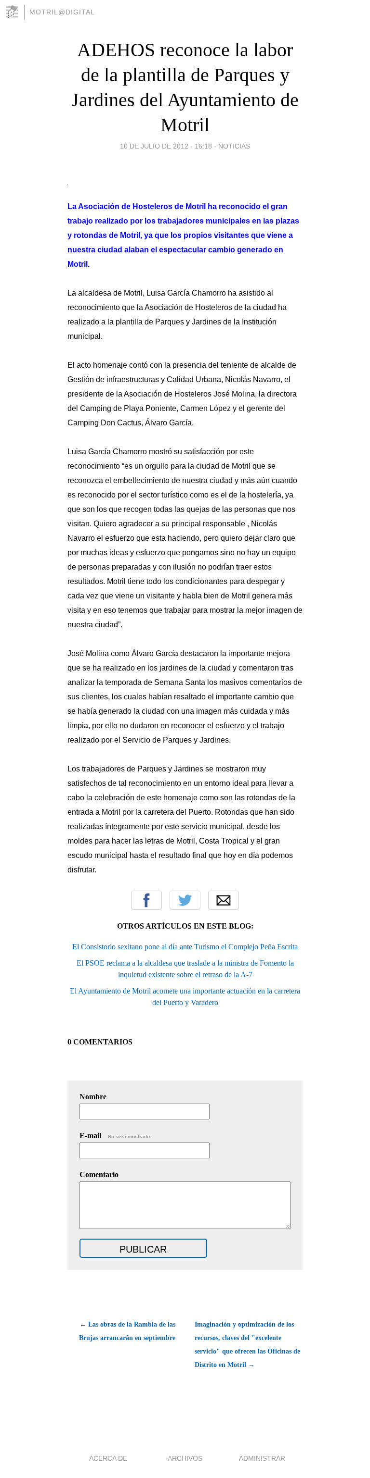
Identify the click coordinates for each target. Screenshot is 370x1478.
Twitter (185, 900)
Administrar (262, 1458)
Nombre (92, 1097)
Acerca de (108, 1458)
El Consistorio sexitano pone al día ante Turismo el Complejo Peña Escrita (185, 947)
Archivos (185, 1458)
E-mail (115, 1135)
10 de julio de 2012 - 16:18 (166, 146)
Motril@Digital (62, 12)
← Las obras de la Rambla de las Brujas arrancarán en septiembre (127, 1331)
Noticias (234, 146)
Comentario (99, 1174)
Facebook (146, 900)
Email (223, 900)
